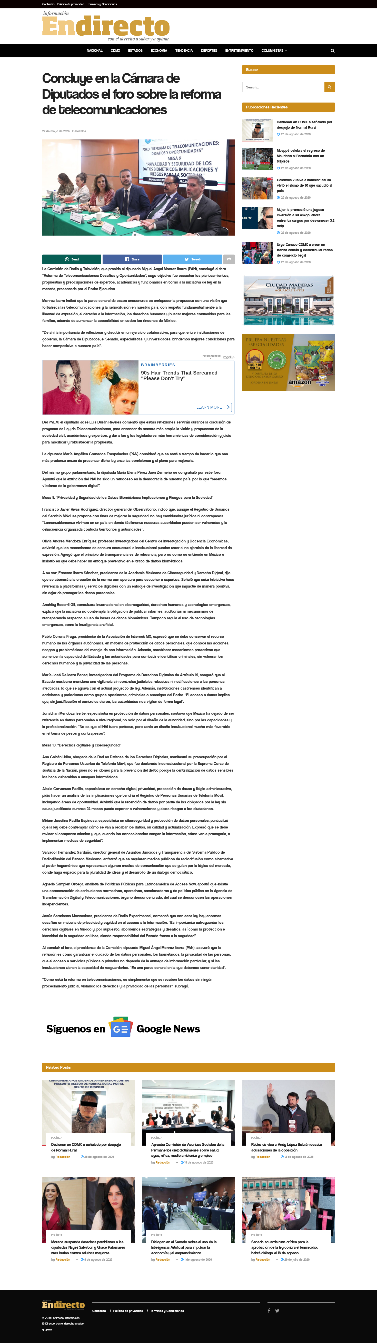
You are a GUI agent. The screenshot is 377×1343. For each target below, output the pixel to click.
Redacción (63, 1157)
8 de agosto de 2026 (98, 1259)
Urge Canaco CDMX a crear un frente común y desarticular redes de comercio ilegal (305, 250)
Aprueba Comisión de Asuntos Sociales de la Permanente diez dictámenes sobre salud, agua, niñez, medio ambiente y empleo (187, 1150)
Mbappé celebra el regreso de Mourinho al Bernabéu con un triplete (301, 156)
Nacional (95, 50)
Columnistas (272, 50)
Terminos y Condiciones (102, 4)
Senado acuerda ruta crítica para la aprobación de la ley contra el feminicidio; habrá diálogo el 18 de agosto (284, 1247)
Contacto (48, 4)
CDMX (115, 50)
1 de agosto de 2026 (198, 1259)
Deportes (209, 50)
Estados (135, 50)
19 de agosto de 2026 (198, 1162)
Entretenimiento (239, 50)
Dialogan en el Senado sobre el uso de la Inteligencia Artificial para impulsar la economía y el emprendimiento (183, 1247)
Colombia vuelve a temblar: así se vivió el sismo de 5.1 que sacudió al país (304, 185)
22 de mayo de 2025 (56, 131)
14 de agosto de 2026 (298, 1157)
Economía (159, 50)
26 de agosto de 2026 (99, 1157)
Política (80, 131)
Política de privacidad (70, 4)
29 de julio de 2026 (297, 1259)
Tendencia (184, 50)
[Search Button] (329, 87)
